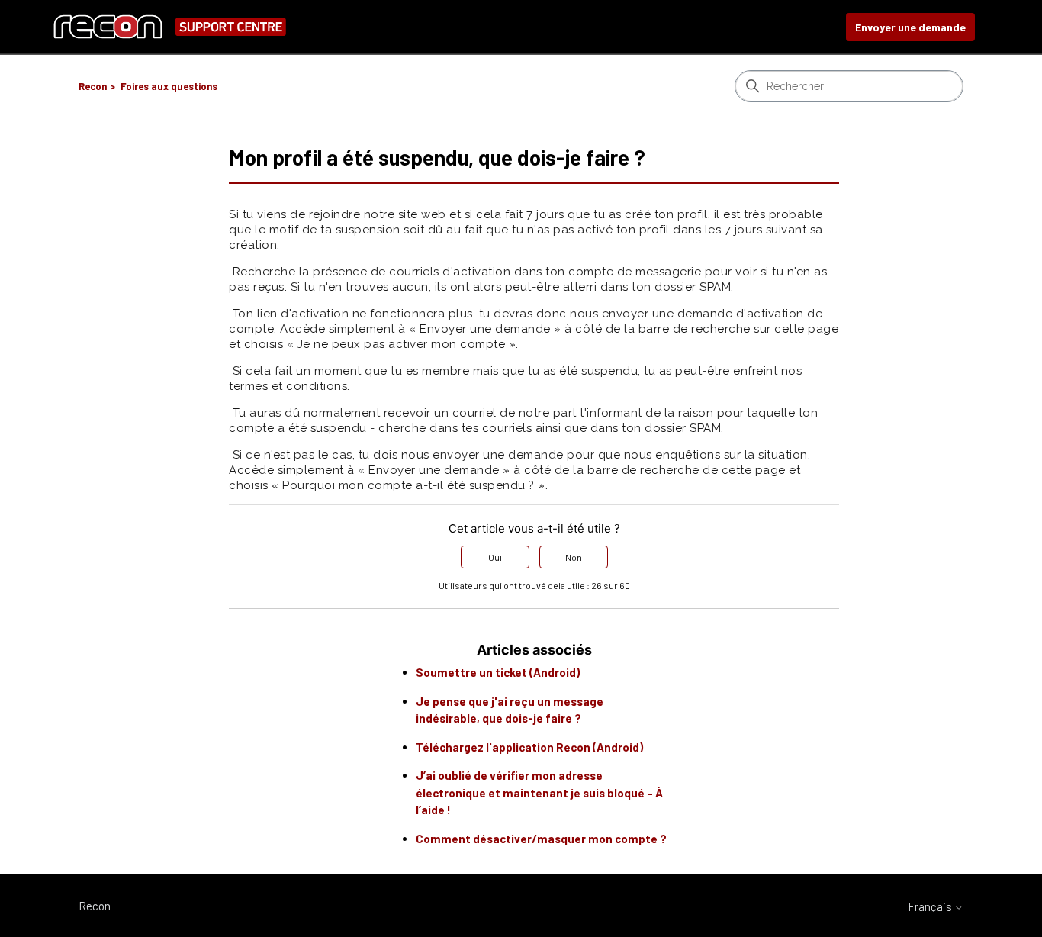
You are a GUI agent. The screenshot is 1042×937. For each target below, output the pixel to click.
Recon (93, 86)
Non (573, 557)
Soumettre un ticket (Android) (498, 672)
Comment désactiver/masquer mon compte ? (541, 838)
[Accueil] (169, 27)
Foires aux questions (169, 86)
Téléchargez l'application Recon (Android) (529, 747)
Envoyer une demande (910, 27)
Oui (495, 557)
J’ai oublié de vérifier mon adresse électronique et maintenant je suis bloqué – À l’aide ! (539, 792)
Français (931, 906)
